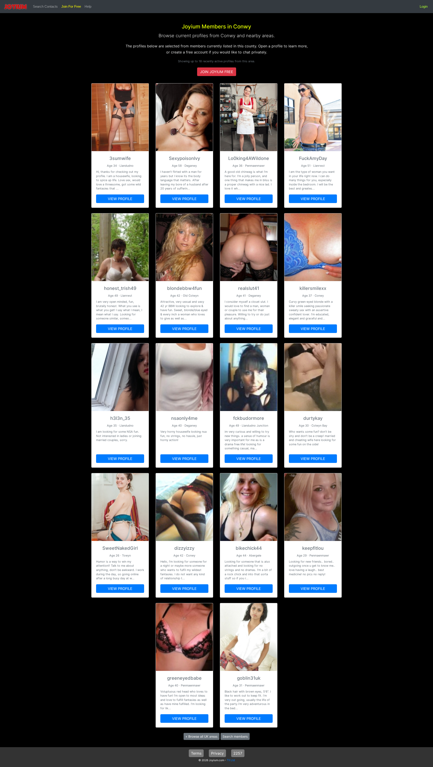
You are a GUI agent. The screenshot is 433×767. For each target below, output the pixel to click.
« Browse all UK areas (201, 736)
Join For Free (71, 6)
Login (424, 6)
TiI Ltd (231, 760)
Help (88, 6)
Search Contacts (45, 6)
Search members (235, 736)
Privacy (217, 753)
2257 (237, 753)
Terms (196, 753)
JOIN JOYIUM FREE (216, 71)
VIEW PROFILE (120, 198)
